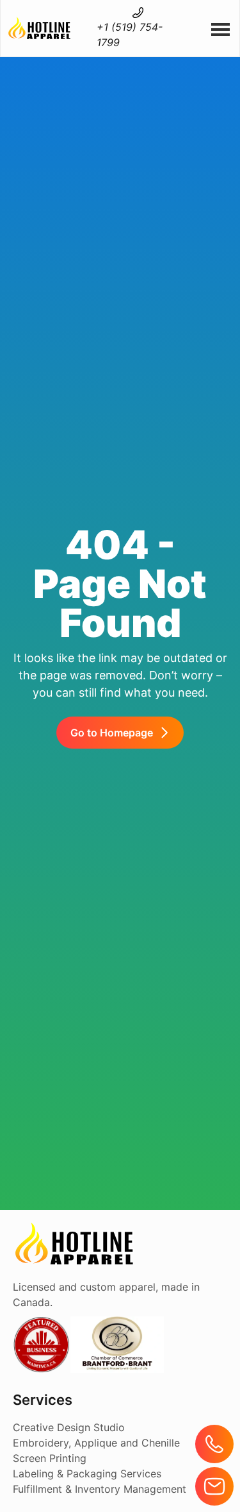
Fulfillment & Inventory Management (99, 1488)
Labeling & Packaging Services (87, 1473)
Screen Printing (49, 1458)
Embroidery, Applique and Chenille (96, 1442)
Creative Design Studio (69, 1427)
